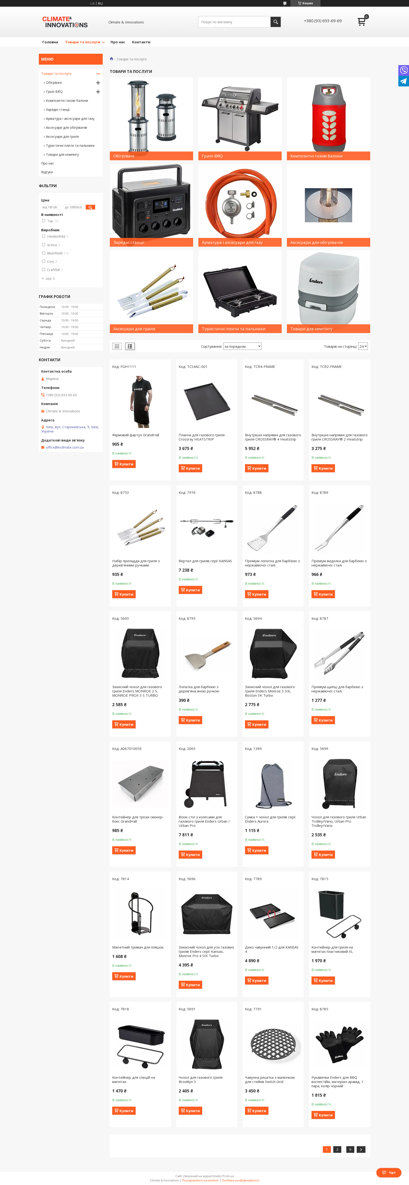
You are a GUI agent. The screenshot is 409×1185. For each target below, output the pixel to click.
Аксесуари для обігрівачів (66, 127)
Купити (126, 464)
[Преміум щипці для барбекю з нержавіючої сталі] (339, 654)
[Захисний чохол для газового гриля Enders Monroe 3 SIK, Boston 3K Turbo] (273, 654)
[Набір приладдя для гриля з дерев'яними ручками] (140, 528)
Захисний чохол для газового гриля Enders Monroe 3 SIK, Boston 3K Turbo (270, 691)
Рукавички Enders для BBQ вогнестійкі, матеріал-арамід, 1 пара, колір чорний (337, 1081)
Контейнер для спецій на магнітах (133, 1079)
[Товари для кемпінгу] (328, 291)
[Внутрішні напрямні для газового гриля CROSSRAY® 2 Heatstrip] (339, 402)
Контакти (141, 42)
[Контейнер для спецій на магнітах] (140, 1044)
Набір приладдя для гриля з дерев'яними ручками (136, 563)
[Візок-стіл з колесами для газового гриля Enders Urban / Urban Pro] (207, 784)
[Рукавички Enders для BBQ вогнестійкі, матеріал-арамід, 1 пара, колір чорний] (339, 1044)
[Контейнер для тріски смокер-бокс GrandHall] (140, 784)
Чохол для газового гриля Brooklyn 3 (200, 1079)
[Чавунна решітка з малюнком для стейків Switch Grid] (273, 1044)
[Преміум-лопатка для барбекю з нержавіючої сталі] (273, 528)
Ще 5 (50, 278)
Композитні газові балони (67, 100)
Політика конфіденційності (240, 1180)
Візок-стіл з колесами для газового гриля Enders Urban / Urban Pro (204, 821)
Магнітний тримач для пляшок (138, 947)
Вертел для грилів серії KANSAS (205, 561)
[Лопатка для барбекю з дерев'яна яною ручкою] (207, 654)
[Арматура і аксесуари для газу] (240, 205)
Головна (50, 42)
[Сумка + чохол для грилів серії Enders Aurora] (273, 784)
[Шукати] (276, 22)
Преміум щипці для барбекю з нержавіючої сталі (337, 689)
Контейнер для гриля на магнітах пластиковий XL (332, 949)
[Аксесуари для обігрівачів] (328, 205)
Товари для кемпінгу (62, 154)
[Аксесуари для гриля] (151, 291)
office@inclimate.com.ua (65, 447)
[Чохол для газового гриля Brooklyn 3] (207, 1044)
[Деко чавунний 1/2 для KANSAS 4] (273, 914)
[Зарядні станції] (151, 205)
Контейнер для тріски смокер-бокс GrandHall (138, 819)
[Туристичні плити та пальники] (240, 291)
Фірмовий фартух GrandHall (135, 435)
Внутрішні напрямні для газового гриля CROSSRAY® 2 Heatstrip (339, 437)
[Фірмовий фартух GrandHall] (140, 402)
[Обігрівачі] (151, 118)
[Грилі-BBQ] (240, 118)
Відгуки (47, 172)
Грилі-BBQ (54, 91)
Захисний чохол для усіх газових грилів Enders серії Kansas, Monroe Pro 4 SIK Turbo (206, 951)
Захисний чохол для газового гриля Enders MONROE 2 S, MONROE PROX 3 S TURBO (137, 691)
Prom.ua (228, 1176)
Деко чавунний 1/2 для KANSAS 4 (271, 949)
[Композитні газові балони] (328, 118)
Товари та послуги (82, 42)
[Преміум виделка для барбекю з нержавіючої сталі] (339, 528)
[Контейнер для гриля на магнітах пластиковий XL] (339, 914)
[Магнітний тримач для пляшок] (140, 914)
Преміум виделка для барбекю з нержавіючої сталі (339, 563)
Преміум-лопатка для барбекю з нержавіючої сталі (272, 563)
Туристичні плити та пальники (70, 145)
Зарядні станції (58, 109)
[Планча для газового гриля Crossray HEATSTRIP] (207, 402)
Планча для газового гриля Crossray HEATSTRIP (202, 437)
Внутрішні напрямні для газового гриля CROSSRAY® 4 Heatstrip (273, 437)
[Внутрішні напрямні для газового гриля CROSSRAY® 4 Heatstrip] (273, 402)
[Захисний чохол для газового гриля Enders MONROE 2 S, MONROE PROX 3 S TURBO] (140, 654)
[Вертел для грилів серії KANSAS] (207, 528)
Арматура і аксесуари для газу (70, 118)
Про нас (118, 42)
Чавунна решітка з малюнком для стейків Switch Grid (270, 1079)
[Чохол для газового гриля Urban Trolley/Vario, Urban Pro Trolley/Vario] (339, 784)
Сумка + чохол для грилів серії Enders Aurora (270, 819)
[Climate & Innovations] (65, 22)
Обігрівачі (54, 82)
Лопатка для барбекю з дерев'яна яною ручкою (199, 689)
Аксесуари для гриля (62, 136)
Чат (392, 1172)
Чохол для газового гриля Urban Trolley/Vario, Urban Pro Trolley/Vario (338, 821)
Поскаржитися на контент (200, 1180)
